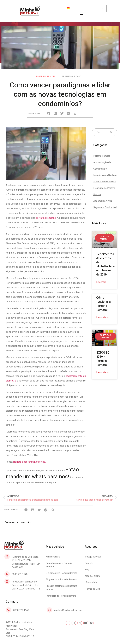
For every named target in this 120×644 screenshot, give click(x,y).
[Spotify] (91, 623)
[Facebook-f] (68, 623)
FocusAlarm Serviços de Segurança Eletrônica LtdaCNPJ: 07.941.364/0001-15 (26, 585)
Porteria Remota (46, 76)
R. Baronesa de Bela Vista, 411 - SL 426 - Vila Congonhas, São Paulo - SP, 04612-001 (26, 562)
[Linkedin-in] (74, 623)
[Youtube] (85, 623)
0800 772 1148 (20, 574)
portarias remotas (46, 218)
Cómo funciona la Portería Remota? (103, 304)
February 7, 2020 (71, 76)
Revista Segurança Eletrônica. (29, 462)
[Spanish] (84, 8)
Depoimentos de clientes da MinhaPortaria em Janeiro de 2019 (105, 264)
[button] (81, 13)
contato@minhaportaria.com (68, 610)
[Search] (110, 132)
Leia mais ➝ (102, 282)
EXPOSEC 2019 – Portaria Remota (102, 359)
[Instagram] (79, 623)
